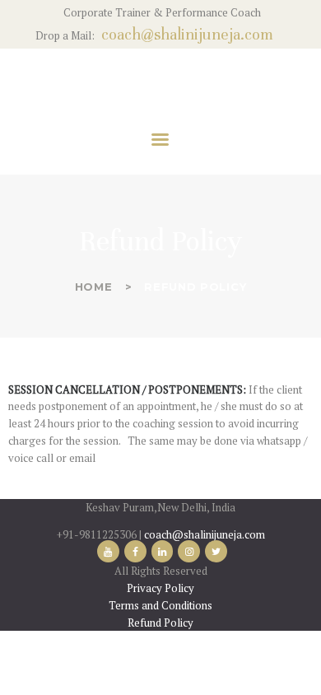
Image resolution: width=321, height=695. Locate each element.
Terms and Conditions (160, 605)
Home (94, 286)
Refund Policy (160, 622)
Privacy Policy (160, 588)
